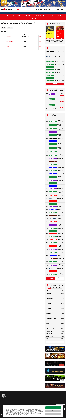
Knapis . (49, 326)
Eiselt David (50, 323)
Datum (48, 117)
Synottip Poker (49, 12)
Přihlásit (41, 9)
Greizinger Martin (51, 328)
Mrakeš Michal (50, 331)
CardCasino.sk (60, 12)
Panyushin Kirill (51, 306)
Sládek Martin (50, 296)
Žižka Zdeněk (50, 298)
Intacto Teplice (52, 218)
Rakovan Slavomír (51, 318)
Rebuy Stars (27, 12)
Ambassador (48, 53)
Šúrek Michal (8, 46)
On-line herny (55, 24)
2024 (57, 287)
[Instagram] (64, 9)
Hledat (57, 9)
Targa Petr (49, 303)
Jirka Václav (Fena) (9, 36)
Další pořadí (55, 341)
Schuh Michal (50, 316)
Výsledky (10, 27)
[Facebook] (62, 9)
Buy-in (58, 117)
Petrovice (51, 198)
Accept (53, 407)
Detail (40, 36)
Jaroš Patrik (50, 308)
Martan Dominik (51, 338)
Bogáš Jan (49, 301)
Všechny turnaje (59, 278)
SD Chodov (48, 51)
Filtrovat (55, 83)
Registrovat (47, 9)
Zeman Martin (50, 293)
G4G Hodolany (52, 161)
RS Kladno (51, 141)
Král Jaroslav (50, 311)
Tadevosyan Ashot (9, 41)
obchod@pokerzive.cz (60, 404)
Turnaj (3, 27)
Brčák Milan (8, 48)
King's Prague (50, 94)
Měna (62, 117)
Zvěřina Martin (8, 44)
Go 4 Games (17, 12)
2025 (53, 287)
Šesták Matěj (8, 39)
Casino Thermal (52, 209)
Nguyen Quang (50, 290)
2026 (49, 287)
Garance (53, 117)
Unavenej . (49, 313)
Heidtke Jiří (50, 336)
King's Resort (6, 12)
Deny (53, 410)
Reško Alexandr (51, 321)
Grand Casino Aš (38, 12)
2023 (60, 287)
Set (53, 413)
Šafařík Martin (51, 333)
